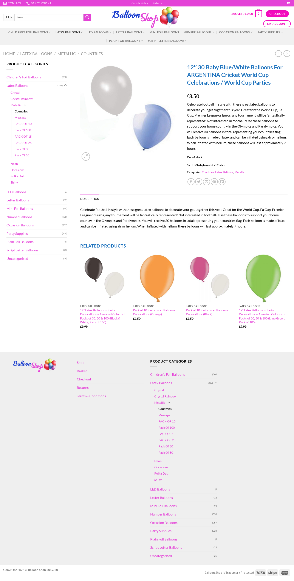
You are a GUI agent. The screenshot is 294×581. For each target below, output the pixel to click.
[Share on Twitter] (198, 181)
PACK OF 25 (23, 143)
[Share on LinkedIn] (222, 181)
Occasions (17, 170)
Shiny (14, 182)
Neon (14, 163)
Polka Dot (17, 176)
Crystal (15, 92)
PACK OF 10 (23, 124)
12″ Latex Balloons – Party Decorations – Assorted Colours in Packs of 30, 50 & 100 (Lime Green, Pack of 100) (262, 316)
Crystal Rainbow (22, 99)
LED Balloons (98, 32)
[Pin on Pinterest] (214, 181)
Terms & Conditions (91, 396)
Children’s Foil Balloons (28, 32)
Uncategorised (17, 258)
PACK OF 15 (23, 136)
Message (20, 117)
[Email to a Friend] (206, 181)
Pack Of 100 (23, 130)
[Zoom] (86, 156)
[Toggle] (65, 85)
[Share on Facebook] (191, 181)
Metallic (66, 53)
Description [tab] (89, 199)
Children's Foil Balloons (23, 77)
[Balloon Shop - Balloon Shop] (147, 17)
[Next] (287, 294)
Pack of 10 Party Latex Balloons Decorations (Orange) (154, 312)
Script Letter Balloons (166, 40)
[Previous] (80, 294)
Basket (82, 371)
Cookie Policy (140, 3)
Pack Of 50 (22, 155)
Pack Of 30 (22, 149)
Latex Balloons (68, 32)
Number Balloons (197, 32)
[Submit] (87, 17)
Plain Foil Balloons (124, 40)
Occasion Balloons (234, 32)
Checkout (84, 379)
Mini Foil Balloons (164, 32)
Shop (80, 362)
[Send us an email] (288, 3)
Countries (92, 53)
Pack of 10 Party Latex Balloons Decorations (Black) (207, 312)
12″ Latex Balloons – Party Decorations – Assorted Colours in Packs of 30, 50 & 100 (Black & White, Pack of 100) (103, 316)
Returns (157, 3)
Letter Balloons (129, 32)
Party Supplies (268, 32)
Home (9, 53)
